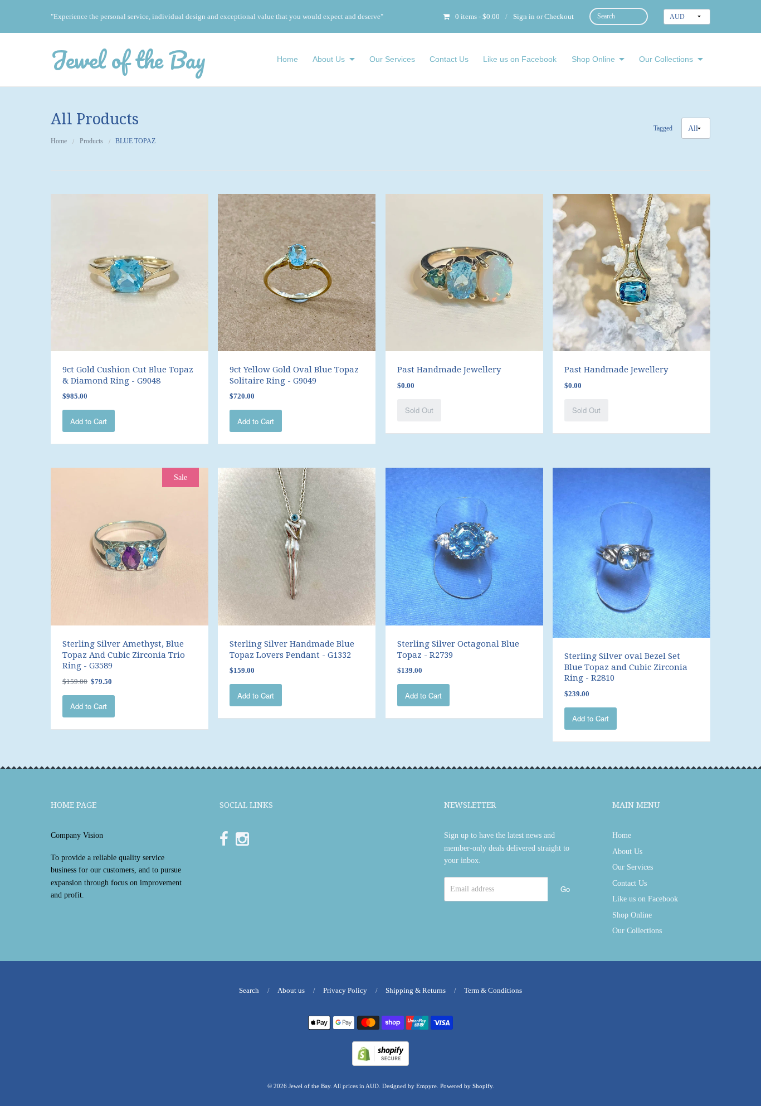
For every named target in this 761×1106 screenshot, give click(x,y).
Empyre (426, 1086)
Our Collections (666, 59)
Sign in (524, 16)
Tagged (662, 129)
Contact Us (449, 59)
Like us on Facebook (520, 59)
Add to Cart (88, 421)
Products (91, 141)
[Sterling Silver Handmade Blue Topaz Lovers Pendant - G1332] (296, 546)
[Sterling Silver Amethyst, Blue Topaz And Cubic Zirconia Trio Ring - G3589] (129, 546)
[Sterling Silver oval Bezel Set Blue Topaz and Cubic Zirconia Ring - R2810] (631, 552)
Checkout (559, 16)
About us (291, 990)
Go (565, 889)
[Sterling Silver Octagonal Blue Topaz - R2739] (464, 546)
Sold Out (419, 410)
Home (287, 59)
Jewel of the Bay (128, 59)
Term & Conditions (493, 990)
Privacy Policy (345, 990)
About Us (329, 59)
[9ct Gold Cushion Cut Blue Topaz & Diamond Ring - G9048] (129, 272)
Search (249, 990)
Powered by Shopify (466, 1086)
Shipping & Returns (416, 990)
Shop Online (593, 59)
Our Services (392, 59)
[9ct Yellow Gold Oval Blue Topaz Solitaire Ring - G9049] (296, 272)
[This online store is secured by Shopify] (380, 1053)
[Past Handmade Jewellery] (464, 272)
